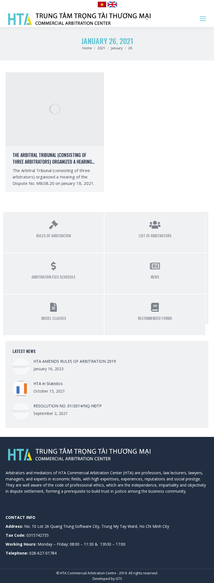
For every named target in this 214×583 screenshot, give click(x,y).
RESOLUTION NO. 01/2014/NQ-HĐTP (67, 405)
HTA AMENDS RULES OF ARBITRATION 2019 (74, 361)
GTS (119, 578)
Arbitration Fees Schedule (53, 277)
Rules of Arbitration (53, 235)
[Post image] (21, 366)
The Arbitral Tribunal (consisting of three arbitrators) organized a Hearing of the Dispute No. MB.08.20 (52, 162)
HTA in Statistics (48, 383)
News (155, 277)
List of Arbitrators (155, 235)
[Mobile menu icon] (202, 18)
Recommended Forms (155, 318)
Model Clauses (53, 318)
